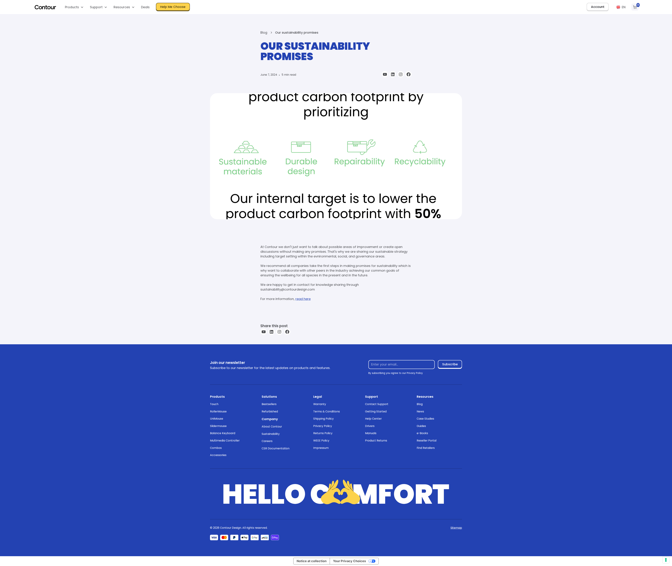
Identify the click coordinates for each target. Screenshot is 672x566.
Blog (420, 404)
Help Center (373, 419)
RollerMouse (218, 411)
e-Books (422, 433)
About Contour (272, 426)
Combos (216, 448)
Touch (214, 404)
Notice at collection (312, 561)
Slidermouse (218, 426)
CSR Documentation (275, 448)
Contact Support (376, 404)
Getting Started (376, 411)
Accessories (218, 455)
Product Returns (376, 441)
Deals (145, 7)
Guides (421, 426)
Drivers (369, 426)
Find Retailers (426, 448)
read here (303, 299)
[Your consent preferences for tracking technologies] (666, 560)
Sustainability (271, 434)
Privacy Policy (322, 426)
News (420, 411)
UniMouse (216, 419)
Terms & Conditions (326, 411)
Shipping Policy (323, 419)
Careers (267, 441)
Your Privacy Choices (349, 561)
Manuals (370, 433)
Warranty (319, 404)
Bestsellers (269, 404)
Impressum (321, 448)
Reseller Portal (426, 441)
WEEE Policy (321, 441)
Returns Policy (322, 433)
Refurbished (270, 411)
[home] (45, 7)
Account (597, 7)
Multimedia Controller (225, 441)
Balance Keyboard (222, 433)
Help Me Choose (173, 7)
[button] (74, 7)
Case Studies (425, 419)
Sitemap (456, 528)
